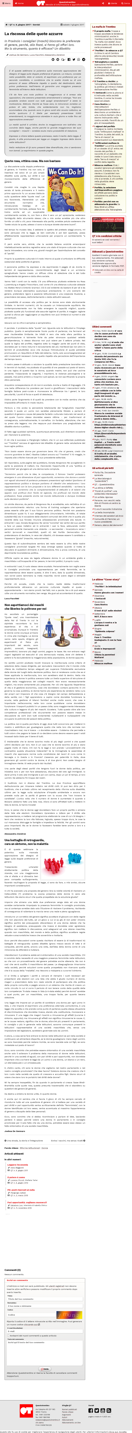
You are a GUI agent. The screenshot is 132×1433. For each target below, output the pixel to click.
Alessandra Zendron (55, 55)
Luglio (105, 623)
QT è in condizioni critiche (107, 236)
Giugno (104, 630)
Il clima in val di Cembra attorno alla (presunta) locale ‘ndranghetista (108, 54)
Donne (45, 1148)
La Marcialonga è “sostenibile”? (103, 479)
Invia (45, 1369)
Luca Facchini (37, 55)
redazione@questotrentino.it (48, 1420)
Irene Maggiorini (17, 1168)
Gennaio (108, 591)
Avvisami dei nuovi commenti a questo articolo (32, 1335)
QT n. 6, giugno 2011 (19, 1170)
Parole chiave (67, 1412)
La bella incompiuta (104, 512)
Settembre (103, 615)
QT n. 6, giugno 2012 (19, 1183)
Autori (64, 1417)
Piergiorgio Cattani (18, 1193)
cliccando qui (31, 1324)
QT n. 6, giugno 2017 (20, 24)
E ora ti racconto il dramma (108, 509)
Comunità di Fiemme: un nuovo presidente (106, 520)
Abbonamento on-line (71, 1422)
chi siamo (40, 1422)
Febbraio (108, 585)
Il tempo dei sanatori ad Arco (108, 516)
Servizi (36, 24)
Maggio (107, 638)
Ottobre (108, 609)
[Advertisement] (45, 1239)
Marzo (104, 655)
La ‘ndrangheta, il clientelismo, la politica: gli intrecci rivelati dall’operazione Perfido (108, 85)
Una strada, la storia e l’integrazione (24, 1140)
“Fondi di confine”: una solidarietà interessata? (106, 492)
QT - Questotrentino (104, 484)
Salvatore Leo (17, 1205)
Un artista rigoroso (103, 497)
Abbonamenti (67, 1420)
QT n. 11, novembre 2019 (21, 1208)
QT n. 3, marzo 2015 (19, 1195)
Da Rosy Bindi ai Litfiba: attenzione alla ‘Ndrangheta (108, 205)
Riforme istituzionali (30, 1148)
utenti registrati (56, 1286)
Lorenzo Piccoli (17, 1180)
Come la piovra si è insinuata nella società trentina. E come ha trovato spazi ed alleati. (108, 96)
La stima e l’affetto (103, 488)
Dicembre (99, 597)
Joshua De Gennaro (18, 55)
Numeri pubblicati (69, 1409)
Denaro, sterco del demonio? (108, 525)
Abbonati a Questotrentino (107, 251)
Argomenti (66, 1415)
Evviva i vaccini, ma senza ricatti (67, 1140)
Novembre (101, 603)
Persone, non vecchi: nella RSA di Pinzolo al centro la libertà (107, 503)
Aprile (104, 647)
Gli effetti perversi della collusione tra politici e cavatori (108, 192)
